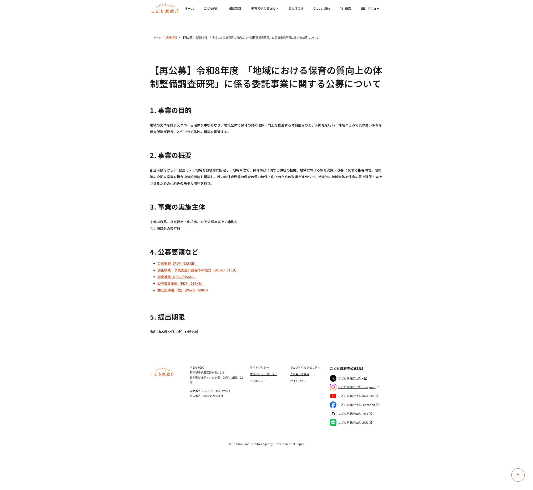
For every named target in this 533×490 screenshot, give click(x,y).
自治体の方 (296, 8)
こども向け (211, 8)
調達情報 (171, 37)
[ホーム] (162, 375)
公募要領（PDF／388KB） (177, 263)
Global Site (322, 8)
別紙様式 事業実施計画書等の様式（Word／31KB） (197, 270)
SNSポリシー (258, 381)
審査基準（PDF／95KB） (176, 276)
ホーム (189, 8)
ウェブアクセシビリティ (305, 367)
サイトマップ (298, 381)
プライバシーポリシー (263, 374)
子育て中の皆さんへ (264, 8)
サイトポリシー (259, 367)
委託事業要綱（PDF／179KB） (180, 283)
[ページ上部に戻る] (518, 475)
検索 (348, 8)
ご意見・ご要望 (299, 374)
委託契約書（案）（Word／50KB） (183, 290)
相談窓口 (235, 8)
